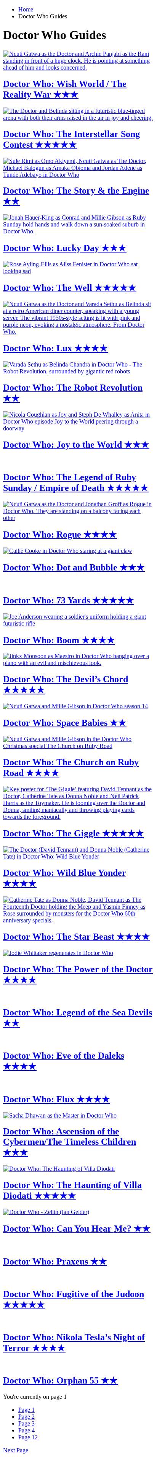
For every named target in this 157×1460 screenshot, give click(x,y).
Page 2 (26, 1416)
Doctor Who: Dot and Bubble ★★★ (74, 567)
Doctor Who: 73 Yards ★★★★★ (68, 600)
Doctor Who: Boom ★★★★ (59, 640)
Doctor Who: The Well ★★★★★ (69, 288)
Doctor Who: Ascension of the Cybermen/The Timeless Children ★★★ (69, 1141)
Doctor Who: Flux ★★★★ (56, 1099)
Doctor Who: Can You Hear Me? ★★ (77, 1229)
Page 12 (28, 1437)
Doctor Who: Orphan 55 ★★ (60, 1380)
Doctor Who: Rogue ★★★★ (60, 534)
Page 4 (26, 1430)
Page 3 (26, 1423)
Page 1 (26, 1409)
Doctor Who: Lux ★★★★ (55, 348)
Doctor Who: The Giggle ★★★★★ (73, 833)
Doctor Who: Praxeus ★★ (55, 1261)
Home (25, 9)
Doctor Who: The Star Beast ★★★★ (76, 937)
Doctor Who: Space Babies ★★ (65, 723)
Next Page (15, 1450)
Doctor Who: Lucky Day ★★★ (65, 248)
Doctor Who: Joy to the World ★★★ (76, 445)
